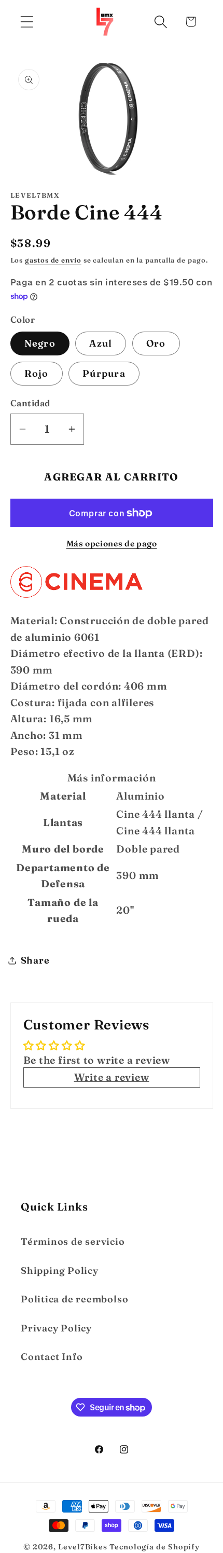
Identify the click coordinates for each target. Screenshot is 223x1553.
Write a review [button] (111, 1077)
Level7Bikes (82, 1546)
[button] (26, 21)
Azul (100, 343)
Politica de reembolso (74, 1299)
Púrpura (104, 373)
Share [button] (35, 960)
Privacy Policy (56, 1328)
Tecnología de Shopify (154, 1546)
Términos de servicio (73, 1241)
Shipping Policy (60, 1270)
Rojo (36, 373)
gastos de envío (53, 260)
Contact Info (51, 1357)
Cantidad (30, 402)
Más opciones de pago (111, 543)
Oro (156, 343)
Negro (40, 343)
